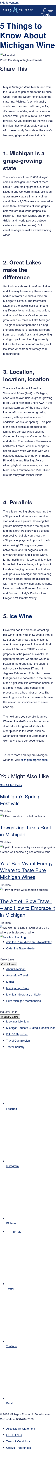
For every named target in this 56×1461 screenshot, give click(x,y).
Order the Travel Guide (20, 948)
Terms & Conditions (18, 1441)
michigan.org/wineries (34, 760)
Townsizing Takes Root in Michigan (25, 831)
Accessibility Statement (20, 1428)
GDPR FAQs (14, 1435)
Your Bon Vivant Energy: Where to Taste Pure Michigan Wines (27, 869)
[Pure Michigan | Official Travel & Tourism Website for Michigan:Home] (18, 10)
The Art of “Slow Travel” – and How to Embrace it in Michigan (27, 907)
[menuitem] (31, 1447)
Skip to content (9, 2)
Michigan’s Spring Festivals (19, 800)
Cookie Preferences (18, 1447)
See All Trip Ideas (11, 785)
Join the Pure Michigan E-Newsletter (28, 942)
